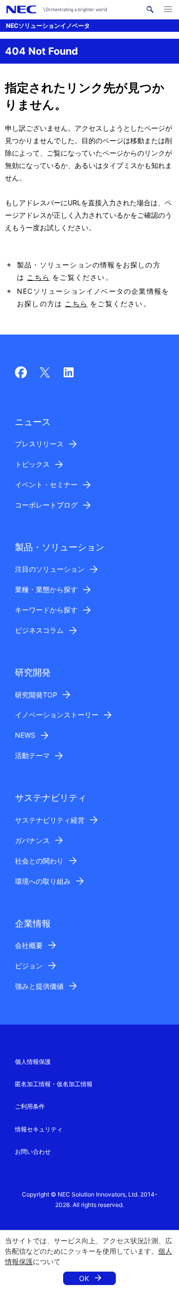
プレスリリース (39, 443)
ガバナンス (32, 840)
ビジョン (29, 965)
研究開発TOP (36, 694)
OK (84, 1278)
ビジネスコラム (39, 630)
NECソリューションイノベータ (48, 25)
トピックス (32, 464)
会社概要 (29, 945)
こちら (38, 277)
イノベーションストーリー (56, 714)
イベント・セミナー (46, 484)
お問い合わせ (33, 1151)
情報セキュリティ (39, 1129)
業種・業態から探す (46, 589)
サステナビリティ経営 (50, 820)
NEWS (25, 735)
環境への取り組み (43, 881)
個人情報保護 (33, 1061)
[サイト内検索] (150, 9)
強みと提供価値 (39, 986)
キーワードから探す (46, 609)
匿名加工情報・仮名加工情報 (53, 1084)
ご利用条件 (30, 1106)
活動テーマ (32, 755)
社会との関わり (39, 861)
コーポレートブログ (46, 505)
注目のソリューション (50, 569)
